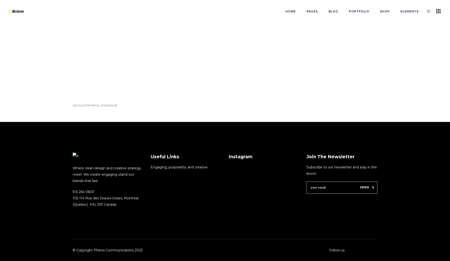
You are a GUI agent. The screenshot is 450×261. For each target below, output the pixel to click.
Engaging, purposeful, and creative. (179, 167)
